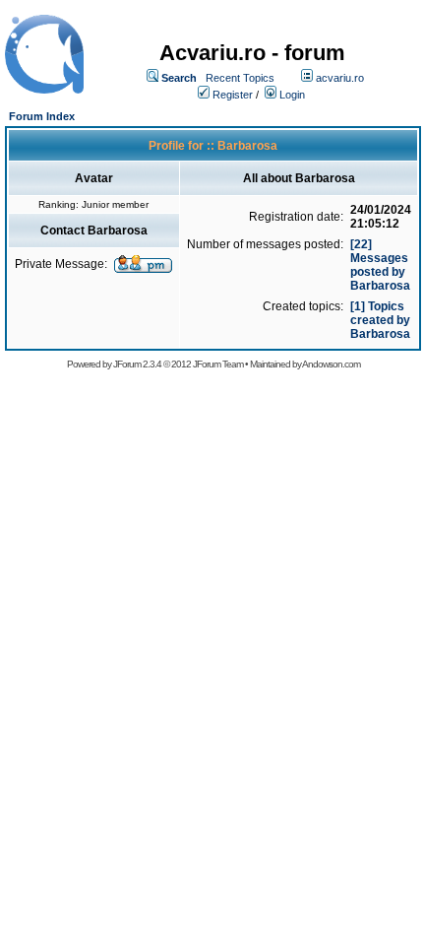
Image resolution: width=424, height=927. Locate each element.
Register (232, 94)
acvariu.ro (340, 78)
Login (292, 94)
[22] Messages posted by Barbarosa (380, 265)
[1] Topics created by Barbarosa (380, 320)
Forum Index (42, 116)
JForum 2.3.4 (137, 364)
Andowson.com (331, 364)
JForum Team (218, 364)
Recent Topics (240, 78)
